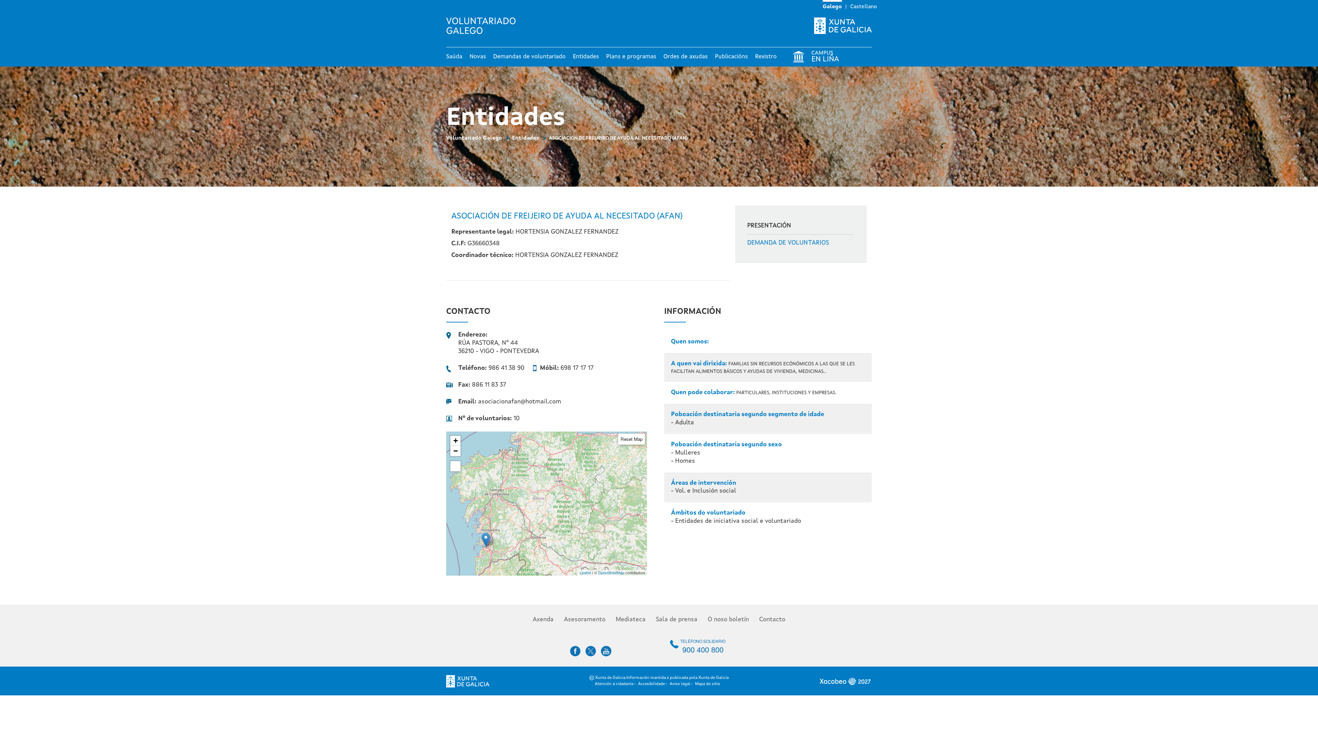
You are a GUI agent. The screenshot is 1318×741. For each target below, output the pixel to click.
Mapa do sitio (707, 684)
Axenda (543, 619)
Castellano (863, 7)
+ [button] (455, 440)
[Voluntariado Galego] (483, 25)
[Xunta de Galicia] (843, 25)
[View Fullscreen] (455, 466)
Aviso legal (680, 684)
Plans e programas (631, 57)
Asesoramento (584, 619)
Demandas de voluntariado (529, 57)
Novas (478, 57)
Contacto (772, 619)
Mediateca (631, 619)
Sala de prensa (676, 619)
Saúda (454, 57)
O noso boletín (728, 619)
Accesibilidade (651, 684)
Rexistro (766, 57)
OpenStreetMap (611, 572)
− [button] (455, 451)
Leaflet (585, 572)
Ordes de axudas (685, 57)
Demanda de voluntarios (788, 243)
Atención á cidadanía (614, 684)
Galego (832, 7)
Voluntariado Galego (474, 138)
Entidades (586, 57)
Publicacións (731, 57)
